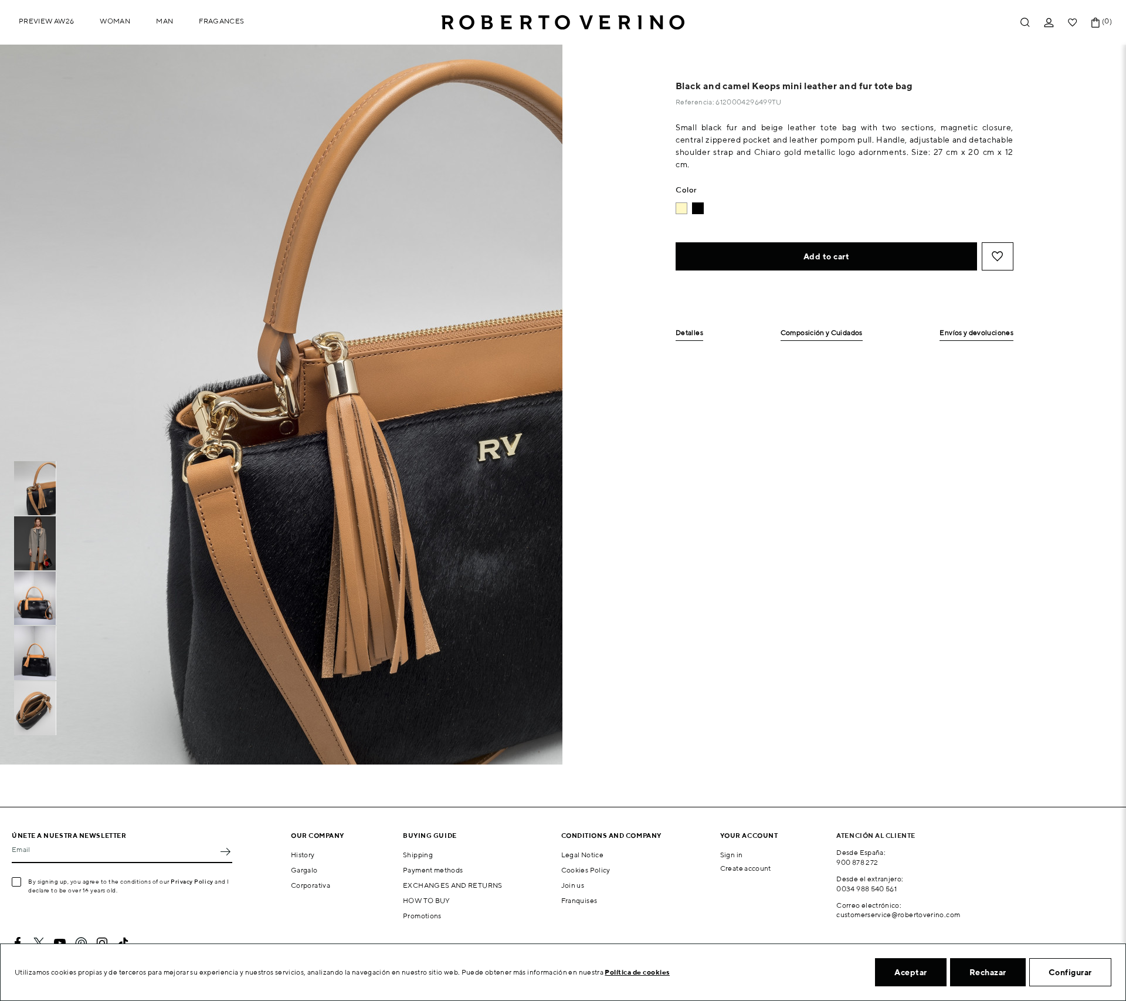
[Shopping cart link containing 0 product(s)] (1095, 23)
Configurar (1070, 972)
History (303, 854)
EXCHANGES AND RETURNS (453, 885)
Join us (573, 885)
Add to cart (826, 256)
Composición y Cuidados (822, 333)
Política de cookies (637, 972)
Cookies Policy (586, 869)
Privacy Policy (192, 881)
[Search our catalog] (1025, 23)
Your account (749, 835)
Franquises (579, 900)
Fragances (221, 20)
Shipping (418, 854)
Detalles (689, 333)
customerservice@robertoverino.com (898, 914)
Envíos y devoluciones (976, 333)
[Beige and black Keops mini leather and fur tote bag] (681, 208)
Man (164, 20)
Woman (115, 20)
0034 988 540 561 (866, 888)
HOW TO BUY (426, 900)
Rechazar (987, 972)
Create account (745, 868)
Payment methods (433, 869)
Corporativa (310, 885)
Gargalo (304, 869)
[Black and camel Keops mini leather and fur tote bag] (698, 208)
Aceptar (910, 972)
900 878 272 (857, 862)
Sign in (731, 854)
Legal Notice (582, 854)
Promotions (422, 915)
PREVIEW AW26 (46, 20)
